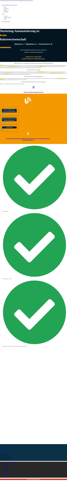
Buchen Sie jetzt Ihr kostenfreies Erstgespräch (33, 92)
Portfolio (5, 466)
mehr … (3, 470)
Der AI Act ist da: (9, 127)
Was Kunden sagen (7, 467)
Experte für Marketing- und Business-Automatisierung (10, 462)
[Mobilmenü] (0, 25)
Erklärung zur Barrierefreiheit (6, 453)
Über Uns (5, 463)
